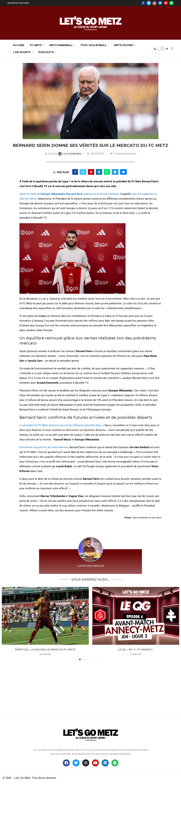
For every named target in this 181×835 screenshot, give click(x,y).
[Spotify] (171, 3)
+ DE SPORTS (22, 52)
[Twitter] (149, 3)
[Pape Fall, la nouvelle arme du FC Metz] (45, 616)
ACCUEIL (19, 45)
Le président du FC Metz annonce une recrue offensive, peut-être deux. (60, 425)
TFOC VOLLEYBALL (93, 45)
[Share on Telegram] (115, 172)
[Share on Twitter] (83, 172)
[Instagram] (154, 3)
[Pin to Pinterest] (91, 172)
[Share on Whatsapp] (107, 172)
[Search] (172, 48)
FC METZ (36, 45)
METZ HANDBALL (61, 45)
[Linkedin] (160, 3)
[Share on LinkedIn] (99, 172)
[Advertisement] (90, 688)
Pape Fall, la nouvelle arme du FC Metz (45, 649)
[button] (7, 623)
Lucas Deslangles (72, 153)
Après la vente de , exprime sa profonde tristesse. (69, 194)
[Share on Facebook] (75, 172)
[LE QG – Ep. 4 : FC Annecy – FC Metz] (135, 616)
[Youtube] (166, 3)
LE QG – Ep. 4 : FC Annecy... (136, 649)
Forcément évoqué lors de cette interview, (44, 447)
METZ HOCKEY (124, 45)
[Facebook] (143, 3)
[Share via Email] (123, 172)
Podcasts (46, 52)
